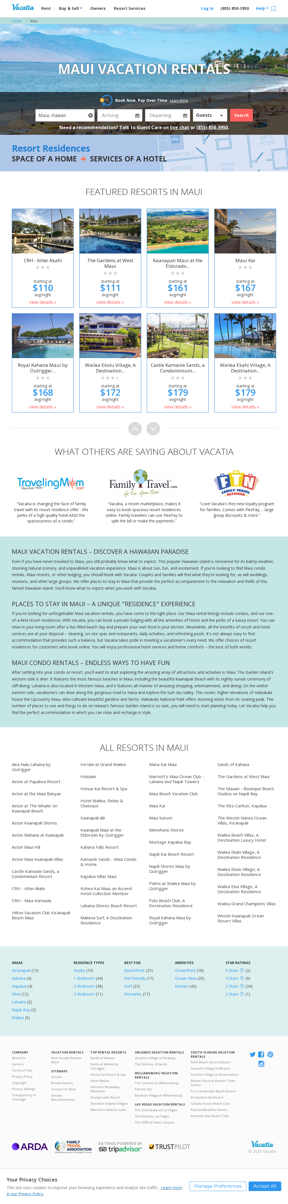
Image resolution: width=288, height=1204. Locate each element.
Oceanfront (185, 970)
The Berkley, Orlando (151, 1064)
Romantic (133, 994)
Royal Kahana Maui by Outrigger (170, 920)
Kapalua (19, 986)
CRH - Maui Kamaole (31, 900)
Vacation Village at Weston (210, 1068)
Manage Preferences (218, 1186)
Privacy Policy (22, 1076)
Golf (128, 986)
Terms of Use (22, 1070)
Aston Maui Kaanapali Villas (37, 859)
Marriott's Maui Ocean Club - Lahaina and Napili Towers (176, 779)
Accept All (264, 1186)
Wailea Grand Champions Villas (246, 903)
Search (241, 115)
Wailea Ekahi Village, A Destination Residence (239, 855)
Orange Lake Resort (105, 1097)
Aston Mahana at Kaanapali (38, 834)
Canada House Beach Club (210, 1103)
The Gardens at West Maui (243, 776)
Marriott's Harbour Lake (108, 1110)
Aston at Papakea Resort (36, 781)
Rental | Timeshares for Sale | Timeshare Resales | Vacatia (262, 1144)
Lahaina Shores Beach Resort (108, 905)
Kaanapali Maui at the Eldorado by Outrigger (102, 832)
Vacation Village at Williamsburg (158, 1095)
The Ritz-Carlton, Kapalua (242, 805)
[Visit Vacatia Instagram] (261, 1064)
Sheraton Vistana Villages (109, 1103)
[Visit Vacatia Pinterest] (270, 1054)
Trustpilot (169, 1146)
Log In (207, 8)
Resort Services (129, 8)
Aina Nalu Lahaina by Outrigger (31, 767)
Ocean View (185, 978)
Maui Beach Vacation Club (173, 793)
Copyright (19, 1083)
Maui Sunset (160, 817)
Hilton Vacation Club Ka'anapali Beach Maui (41, 915)
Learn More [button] (179, 100)
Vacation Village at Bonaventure (214, 1074)
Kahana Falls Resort (99, 847)
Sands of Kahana (233, 764)
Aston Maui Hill (26, 847)
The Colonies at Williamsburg (156, 1083)
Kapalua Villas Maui (98, 876)
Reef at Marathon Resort (209, 1110)
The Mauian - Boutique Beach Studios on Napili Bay (245, 791)
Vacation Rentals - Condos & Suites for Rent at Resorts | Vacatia (23, 7)
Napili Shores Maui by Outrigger (169, 869)
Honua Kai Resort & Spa (103, 788)
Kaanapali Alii (92, 817)
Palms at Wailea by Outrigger (104, 1066)
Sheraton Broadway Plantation (105, 1089)
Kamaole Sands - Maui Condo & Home (108, 862)
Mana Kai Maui (163, 764)
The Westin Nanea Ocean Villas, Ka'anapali (242, 820)
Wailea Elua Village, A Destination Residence (239, 889)
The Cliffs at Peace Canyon (154, 1122)
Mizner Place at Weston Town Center (213, 1083)
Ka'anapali (21, 970)
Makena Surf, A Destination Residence (106, 920)
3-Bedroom (84, 994)
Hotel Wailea (99, 1081)
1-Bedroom (84, 978)
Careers (18, 1064)
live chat (180, 127)
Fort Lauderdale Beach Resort (213, 1091)
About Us (18, 1058)
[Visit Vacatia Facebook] (261, 1054)
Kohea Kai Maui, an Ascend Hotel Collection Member (106, 891)
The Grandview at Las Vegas (156, 1110)
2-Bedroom (84, 986)
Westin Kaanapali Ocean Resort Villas (240, 918)
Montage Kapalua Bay (170, 841)
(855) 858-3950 (234, 8)
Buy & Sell (69, 8)
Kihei (16, 994)
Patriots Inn (143, 1089)
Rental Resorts (62, 1083)
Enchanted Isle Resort (207, 1097)
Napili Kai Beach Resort (171, 854)
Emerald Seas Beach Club (210, 1116)
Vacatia (56, 1077)
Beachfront (134, 970)
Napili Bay (21, 1009)
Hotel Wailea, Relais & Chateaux (101, 803)
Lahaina (19, 1002)
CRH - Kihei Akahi (28, 888)
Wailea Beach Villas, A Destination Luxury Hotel (241, 837)
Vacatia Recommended (63, 1097)
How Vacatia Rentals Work (66, 1060)
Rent (46, 8)
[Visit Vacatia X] (252, 1054)
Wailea (18, 1017)
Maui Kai (157, 805)
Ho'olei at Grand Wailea (103, 764)
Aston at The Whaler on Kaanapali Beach (34, 808)
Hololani (88, 776)
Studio (79, 970)
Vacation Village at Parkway (155, 1058)
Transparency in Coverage (24, 1097)
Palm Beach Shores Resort (210, 1062)
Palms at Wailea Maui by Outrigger (172, 886)
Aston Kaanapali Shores (34, 822)
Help (261, 8)
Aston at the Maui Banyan (36, 793)
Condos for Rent (63, 1089)
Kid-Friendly (134, 978)
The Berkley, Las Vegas (152, 1116)
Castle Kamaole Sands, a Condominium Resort (35, 874)
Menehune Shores (166, 829)
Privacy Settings (23, 1089)
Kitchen (181, 986)
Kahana (19, 978)
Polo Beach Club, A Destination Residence (171, 903)
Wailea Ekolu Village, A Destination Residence (239, 872)
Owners (98, 8)
